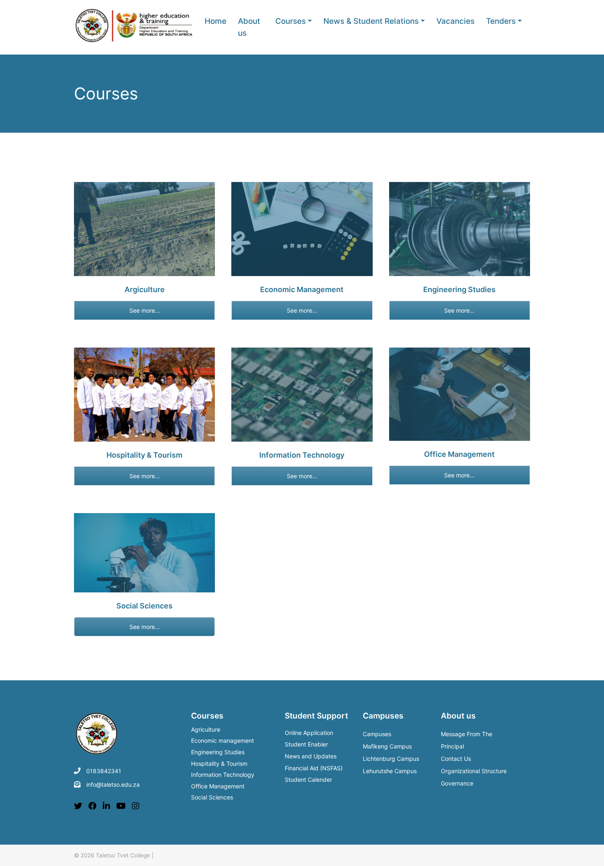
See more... (144, 310)
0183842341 (103, 770)
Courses (290, 21)
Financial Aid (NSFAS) (314, 768)
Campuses (377, 733)
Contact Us (456, 758)
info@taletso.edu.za (113, 784)
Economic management (222, 741)
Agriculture (205, 730)
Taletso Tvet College (123, 855)
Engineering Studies (217, 752)
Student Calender (308, 779)
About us (249, 27)
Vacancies (455, 21)
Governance (457, 783)
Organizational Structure (474, 770)
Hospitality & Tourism (219, 764)
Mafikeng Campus (387, 746)
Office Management (217, 787)
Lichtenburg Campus (391, 758)
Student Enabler (306, 744)
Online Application (309, 732)
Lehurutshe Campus (390, 770)
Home (215, 21)
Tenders (501, 21)
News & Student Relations (371, 21)
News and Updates (311, 756)
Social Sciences (212, 798)
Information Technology (222, 775)
